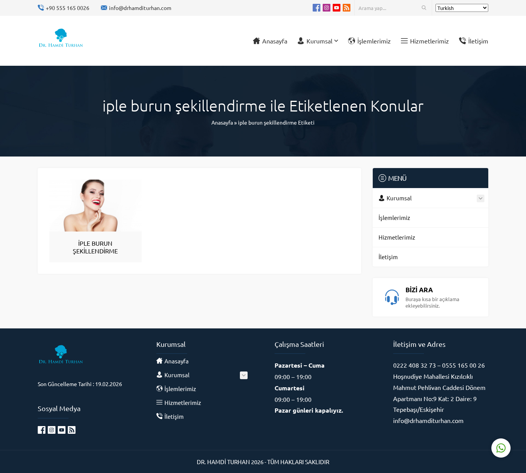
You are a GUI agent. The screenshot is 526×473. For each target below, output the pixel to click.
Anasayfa (222, 122)
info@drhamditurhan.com (140, 7)
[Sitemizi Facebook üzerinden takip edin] (316, 8)
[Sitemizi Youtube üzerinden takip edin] (336, 8)
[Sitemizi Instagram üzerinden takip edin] (326, 8)
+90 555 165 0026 (67, 7)
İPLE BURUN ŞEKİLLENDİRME (95, 247)
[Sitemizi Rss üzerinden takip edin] (346, 8)
